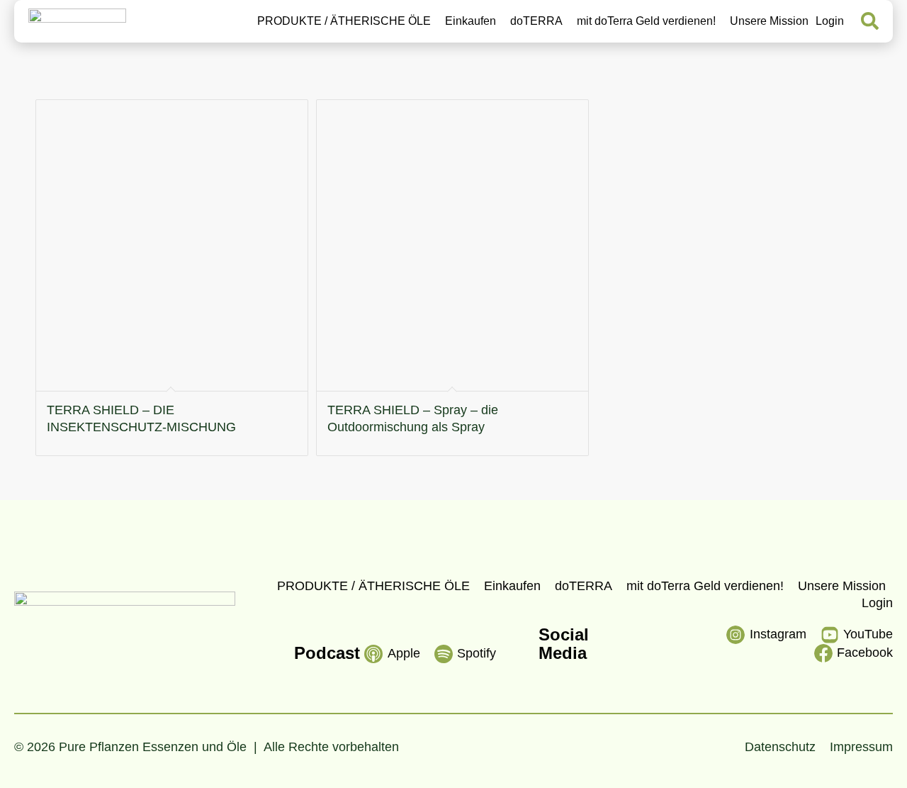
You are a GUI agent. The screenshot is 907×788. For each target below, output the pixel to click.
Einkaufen (470, 21)
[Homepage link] (77, 21)
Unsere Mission (769, 21)
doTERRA (536, 21)
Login (830, 21)
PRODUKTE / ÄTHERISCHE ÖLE (344, 21)
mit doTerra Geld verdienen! (646, 21)
